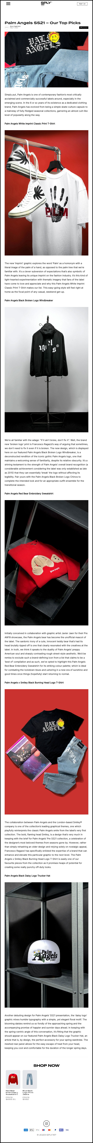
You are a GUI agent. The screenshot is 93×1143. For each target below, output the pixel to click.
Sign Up (82, 4)
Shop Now (46, 1066)
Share (84, 27)
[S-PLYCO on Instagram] (46, 1123)
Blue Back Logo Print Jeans (28, 1092)
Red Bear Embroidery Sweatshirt (12, 1092)
